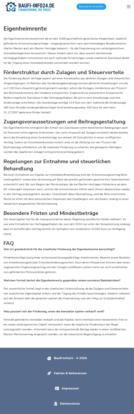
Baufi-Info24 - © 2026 (70, 358)
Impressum (70, 388)
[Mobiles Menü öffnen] (129, 6)
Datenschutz (70, 403)
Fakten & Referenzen (70, 373)
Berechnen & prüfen (91, 6)
